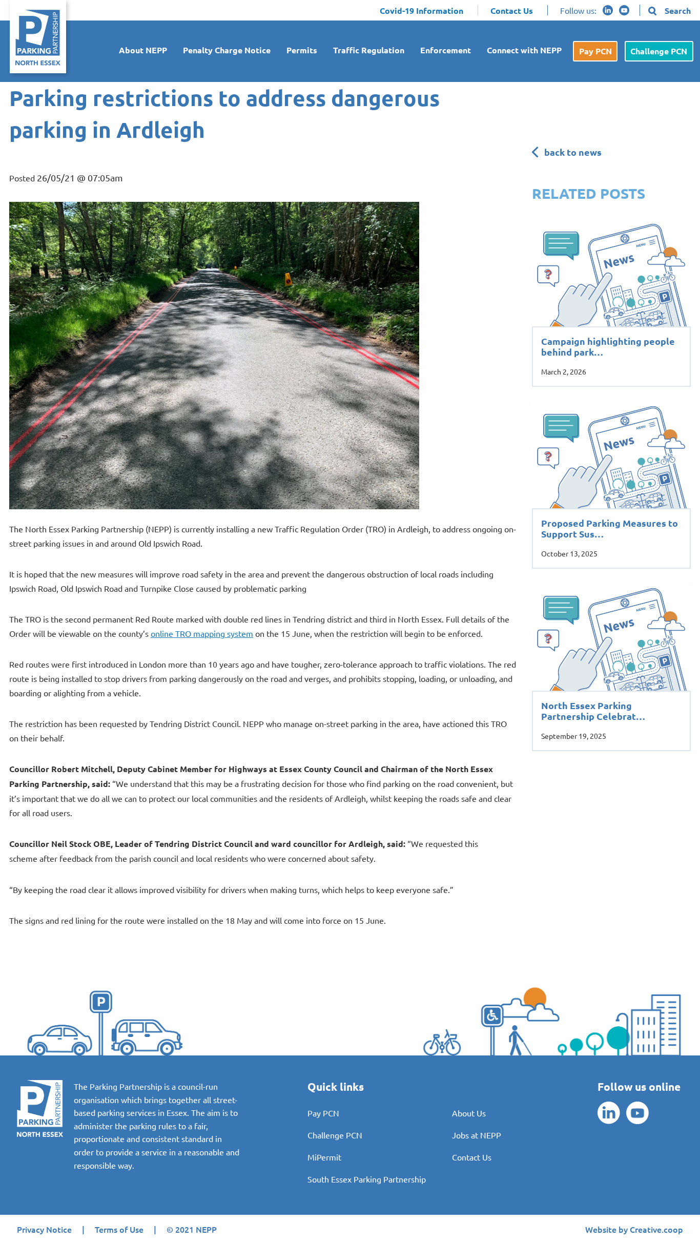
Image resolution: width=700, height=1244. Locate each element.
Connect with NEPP (524, 50)
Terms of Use (119, 1229)
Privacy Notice (44, 1229)
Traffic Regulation (368, 50)
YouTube (624, 10)
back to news (573, 152)
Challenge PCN (658, 51)
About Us (469, 1113)
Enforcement (445, 50)
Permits (301, 50)
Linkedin (608, 10)
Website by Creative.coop (634, 1229)
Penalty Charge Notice (227, 50)
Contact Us (471, 1157)
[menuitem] (139, 51)
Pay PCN (595, 51)
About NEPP (143, 50)
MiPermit (324, 1157)
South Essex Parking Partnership (366, 1179)
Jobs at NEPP (476, 1135)
